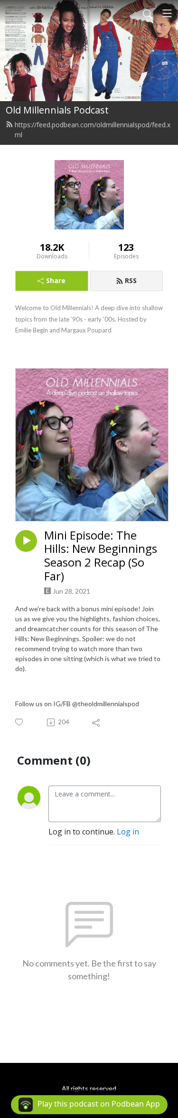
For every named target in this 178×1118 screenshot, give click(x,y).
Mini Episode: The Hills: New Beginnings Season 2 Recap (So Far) (100, 556)
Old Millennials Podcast (57, 110)
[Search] (147, 13)
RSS (131, 280)
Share (56, 280)
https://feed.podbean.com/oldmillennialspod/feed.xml (92, 129)
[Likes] (19, 722)
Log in (128, 831)
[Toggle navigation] (167, 13)
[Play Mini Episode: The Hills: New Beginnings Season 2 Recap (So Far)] (26, 541)
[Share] (96, 722)
